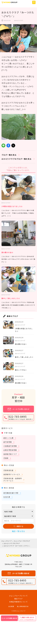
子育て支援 (8, 433)
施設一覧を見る (18, 531)
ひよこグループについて (18, 596)
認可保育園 (7, 442)
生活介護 (6, 497)
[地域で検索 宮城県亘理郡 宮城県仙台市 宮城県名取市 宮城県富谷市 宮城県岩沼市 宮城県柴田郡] (18, 511)
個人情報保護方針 (23, 606)
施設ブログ (18, 598)
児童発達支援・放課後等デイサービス (12, 479)
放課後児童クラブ (10, 454)
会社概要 (11, 606)
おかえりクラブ (18, 20)
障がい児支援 (9, 465)
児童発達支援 (8, 470)
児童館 (5, 458)
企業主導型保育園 (10, 450)
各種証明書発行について (18, 602)
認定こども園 (8, 438)
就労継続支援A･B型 (10, 493)
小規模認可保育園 (10, 446)
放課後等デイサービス (11, 474)
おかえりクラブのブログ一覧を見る (17, 159)
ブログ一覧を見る (9, 155)
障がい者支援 (9, 488)
